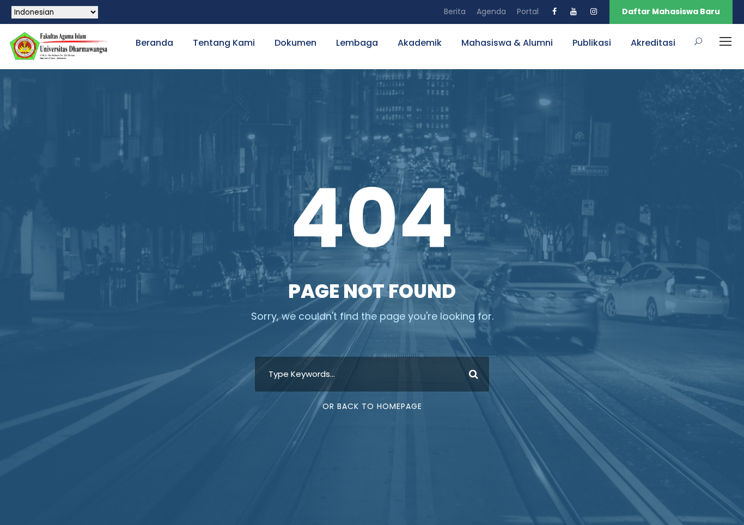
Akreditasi (653, 42)
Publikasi (591, 42)
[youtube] (573, 11)
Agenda (491, 11)
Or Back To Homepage (372, 406)
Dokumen (295, 42)
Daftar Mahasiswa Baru (671, 11)
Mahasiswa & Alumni (507, 42)
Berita (455, 11)
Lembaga (357, 42)
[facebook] (554, 11)
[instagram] (593, 11)
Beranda (154, 42)
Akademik (420, 42)
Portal (528, 11)
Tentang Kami (224, 42)
